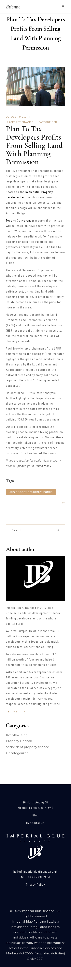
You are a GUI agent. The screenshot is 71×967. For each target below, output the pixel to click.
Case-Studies (35, 823)
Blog (36, 815)
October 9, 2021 (17, 116)
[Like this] (63, 504)
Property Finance (20, 122)
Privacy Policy (35, 884)
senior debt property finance (31, 492)
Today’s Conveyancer (20, 220)
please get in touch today (34, 466)
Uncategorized (46, 122)
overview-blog (16, 735)
